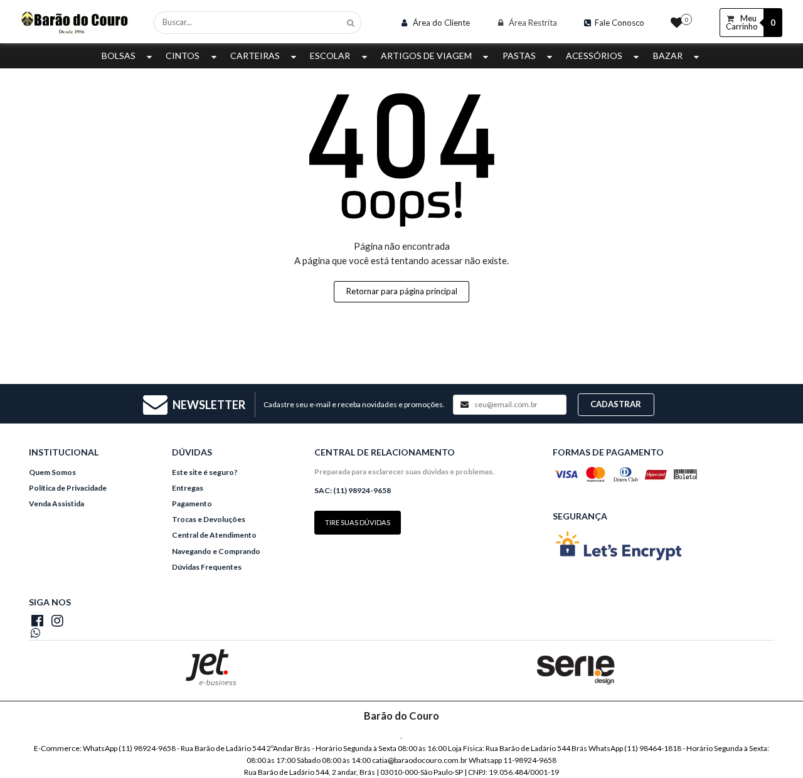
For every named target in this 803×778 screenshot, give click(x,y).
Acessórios (594, 55)
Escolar (330, 55)
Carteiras (255, 55)
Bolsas (119, 55)
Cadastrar (615, 404)
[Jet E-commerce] (211, 667)
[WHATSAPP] (57, 634)
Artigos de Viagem (426, 55)
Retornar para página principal (401, 291)
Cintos (182, 55)
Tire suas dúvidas (357, 522)
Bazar (668, 55)
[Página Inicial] (75, 21)
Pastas (519, 55)
